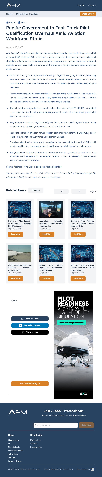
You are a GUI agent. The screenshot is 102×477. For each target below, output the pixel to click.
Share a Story (88, 14)
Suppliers (33, 14)
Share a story (13, 440)
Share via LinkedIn (32, 325)
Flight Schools (14, 447)
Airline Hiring (13, 454)
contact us (30, 177)
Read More (15, 234)
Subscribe (86, 425)
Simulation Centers (15, 450)
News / (24, 22)
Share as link (32, 332)
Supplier (33, 443)
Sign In (80, 5)
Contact (92, 5)
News (8, 14)
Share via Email (32, 319)
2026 (34, 190)
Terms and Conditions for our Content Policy (52, 173)
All (9, 443)
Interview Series (14, 461)
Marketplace (22, 14)
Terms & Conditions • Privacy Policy (58, 469)
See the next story (28, 384)
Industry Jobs (36, 447)
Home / (12, 22)
